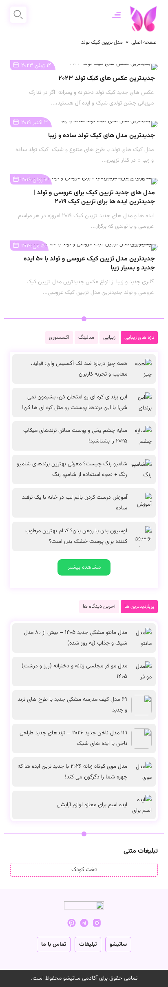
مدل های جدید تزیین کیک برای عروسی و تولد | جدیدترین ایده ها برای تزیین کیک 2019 (94, 197)
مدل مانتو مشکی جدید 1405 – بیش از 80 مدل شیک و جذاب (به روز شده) (75, 638)
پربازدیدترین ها (139, 606)
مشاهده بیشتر (84, 567)
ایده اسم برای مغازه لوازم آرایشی (92, 804)
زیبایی (109, 337)
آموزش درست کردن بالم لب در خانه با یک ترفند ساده (74, 503)
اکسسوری (59, 337)
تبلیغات (88, 944)
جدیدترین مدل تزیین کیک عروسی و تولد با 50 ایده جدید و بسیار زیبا (89, 263)
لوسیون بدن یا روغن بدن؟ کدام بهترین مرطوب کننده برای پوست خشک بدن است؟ (76, 536)
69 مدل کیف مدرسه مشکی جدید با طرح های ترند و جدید (72, 705)
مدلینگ (86, 337)
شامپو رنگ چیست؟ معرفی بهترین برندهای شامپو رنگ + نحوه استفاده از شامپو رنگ (72, 469)
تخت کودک (84, 869)
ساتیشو (118, 944)
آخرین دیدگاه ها (99, 606)
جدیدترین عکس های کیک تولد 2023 (106, 78)
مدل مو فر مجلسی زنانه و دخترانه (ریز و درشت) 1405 (74, 671)
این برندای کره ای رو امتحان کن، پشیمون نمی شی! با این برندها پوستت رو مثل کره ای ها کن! (74, 402)
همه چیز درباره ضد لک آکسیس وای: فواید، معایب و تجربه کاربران (79, 369)
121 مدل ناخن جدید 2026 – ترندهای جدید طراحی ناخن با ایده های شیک (73, 738)
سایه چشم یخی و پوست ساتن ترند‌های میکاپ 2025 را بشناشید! (75, 436)
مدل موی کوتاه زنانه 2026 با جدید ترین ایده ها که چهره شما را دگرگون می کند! (72, 772)
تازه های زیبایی (139, 337)
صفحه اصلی (144, 42)
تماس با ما (53, 944)
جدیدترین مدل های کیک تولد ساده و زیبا (101, 136)
